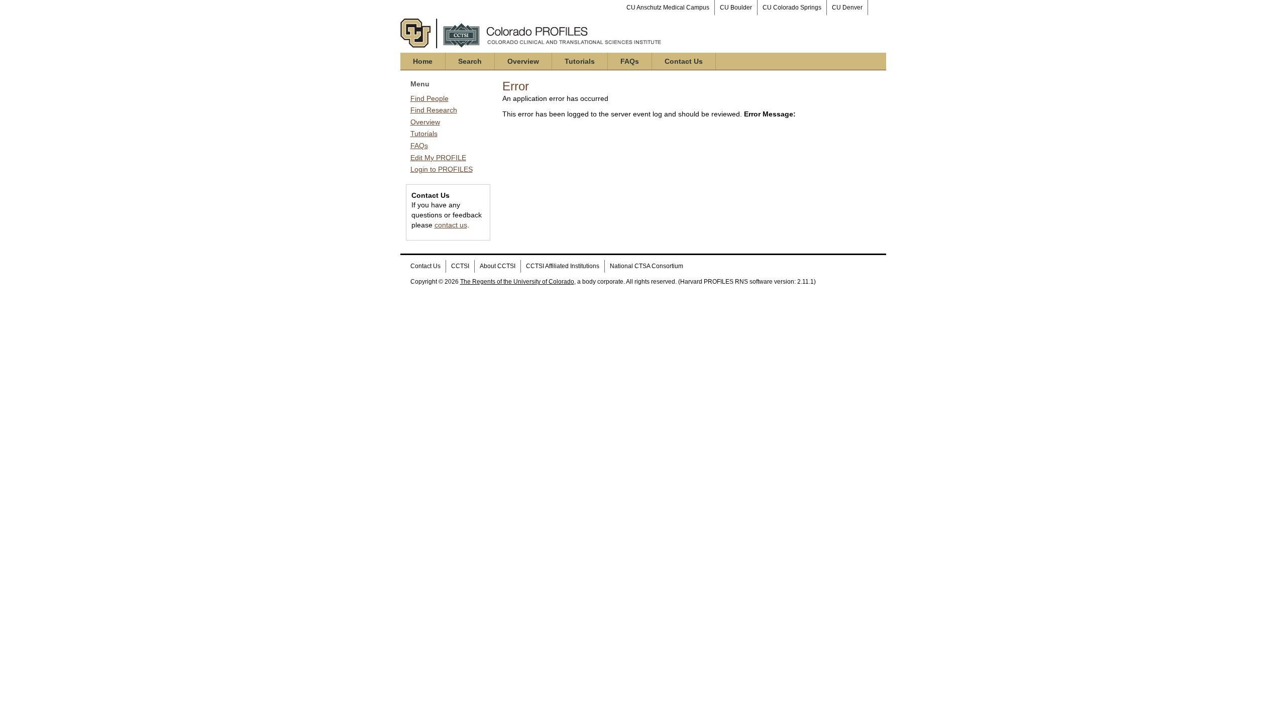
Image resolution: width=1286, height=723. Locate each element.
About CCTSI (497, 266)
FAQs (629, 61)
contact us (451, 225)
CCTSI (460, 266)
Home (423, 61)
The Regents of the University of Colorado (517, 281)
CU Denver (847, 7)
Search (470, 61)
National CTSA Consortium (646, 266)
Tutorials (580, 61)
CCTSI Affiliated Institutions (562, 266)
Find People (429, 98)
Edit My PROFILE (438, 158)
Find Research (433, 110)
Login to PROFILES (441, 169)
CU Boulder (736, 7)
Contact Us (684, 61)
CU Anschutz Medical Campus (667, 7)
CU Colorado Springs (792, 7)
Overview (523, 61)
